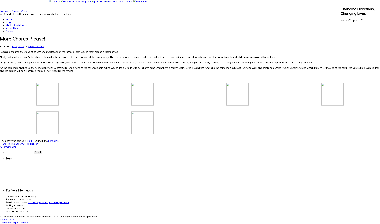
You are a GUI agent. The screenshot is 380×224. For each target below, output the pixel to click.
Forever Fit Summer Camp (13, 10)
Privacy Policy (7, 219)
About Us (12, 28)
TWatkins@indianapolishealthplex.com (48, 202)
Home (9, 19)
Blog (8, 22)
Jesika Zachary (36, 46)
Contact (10, 31)
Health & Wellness (16, 25)
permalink (53, 140)
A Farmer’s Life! (9, 146)
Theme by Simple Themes (14, 222)
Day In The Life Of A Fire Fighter (19, 143)
